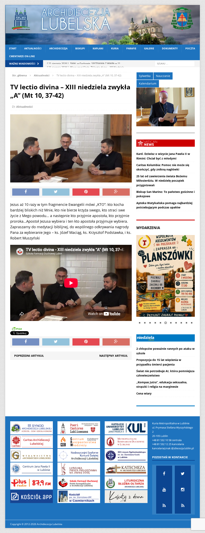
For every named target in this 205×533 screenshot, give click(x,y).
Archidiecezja (58, 48)
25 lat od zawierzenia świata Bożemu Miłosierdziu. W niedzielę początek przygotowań (161, 180)
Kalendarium (147, 83)
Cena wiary (144, 393)
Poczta (190, 48)
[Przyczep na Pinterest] (86, 192)
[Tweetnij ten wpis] (55, 192)
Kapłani (98, 48)
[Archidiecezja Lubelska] (102, 25)
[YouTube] (164, 490)
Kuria (115, 48)
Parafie (131, 48)
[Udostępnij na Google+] (116, 192)
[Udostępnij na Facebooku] (25, 192)
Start (12, 48)
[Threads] (183, 506)
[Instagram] (183, 490)
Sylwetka (145, 76)
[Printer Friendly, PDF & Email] (16, 328)
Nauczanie (163, 76)
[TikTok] (164, 506)
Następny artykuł (113, 356)
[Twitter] (183, 474)
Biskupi (80, 48)
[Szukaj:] (175, 63)
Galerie (149, 48)
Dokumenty (170, 48)
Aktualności (32, 48)
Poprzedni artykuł (29, 356)
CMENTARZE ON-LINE (22, 56)
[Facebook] (164, 474)
